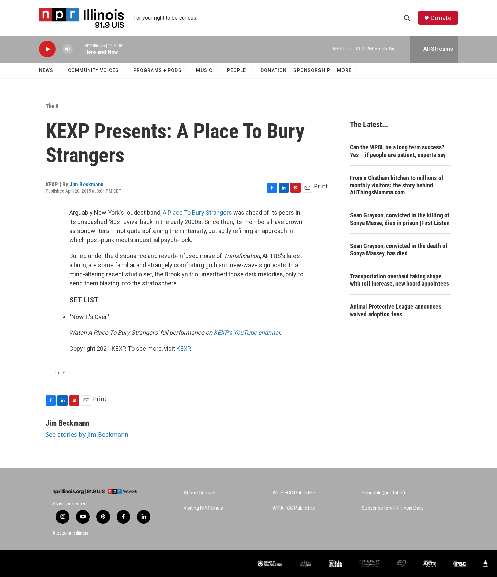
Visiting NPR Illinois (203, 508)
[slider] (78, 48)
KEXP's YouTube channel (247, 332)
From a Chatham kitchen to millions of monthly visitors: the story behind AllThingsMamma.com (396, 185)
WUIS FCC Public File (294, 492)
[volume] (67, 49)
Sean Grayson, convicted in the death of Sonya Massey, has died (398, 249)
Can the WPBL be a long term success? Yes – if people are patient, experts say (398, 151)
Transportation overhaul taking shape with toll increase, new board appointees (399, 280)
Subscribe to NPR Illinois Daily (393, 508)
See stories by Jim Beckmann (87, 434)
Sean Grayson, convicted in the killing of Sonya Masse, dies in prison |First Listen (400, 219)
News (46, 70)
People (236, 70)
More (344, 70)
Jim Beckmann (86, 184)
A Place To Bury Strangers (197, 212)
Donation (274, 70)
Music (204, 70)
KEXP (183, 348)
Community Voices (93, 70)
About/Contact (200, 492)
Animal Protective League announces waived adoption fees (395, 310)
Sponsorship (311, 70)
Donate (440, 17)
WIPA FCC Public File (294, 508)
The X (52, 105)
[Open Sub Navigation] (58, 70)
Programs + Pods (157, 70)
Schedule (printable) (383, 492)
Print (321, 186)
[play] (47, 49)
